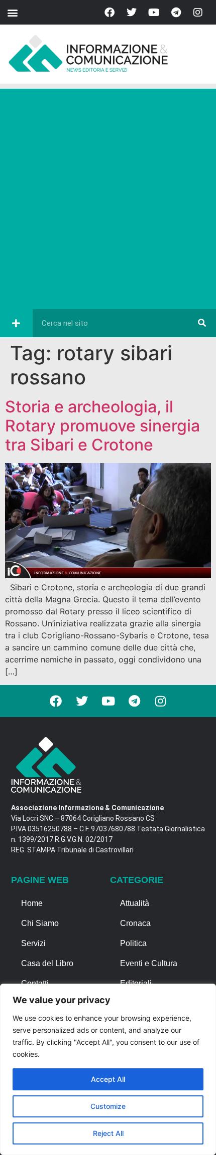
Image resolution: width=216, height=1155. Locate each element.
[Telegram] (176, 13)
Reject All (108, 1133)
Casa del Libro (47, 963)
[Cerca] (202, 323)
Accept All (108, 1079)
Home (32, 903)
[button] (12, 12)
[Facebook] (109, 13)
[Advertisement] (108, 196)
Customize (108, 1106)
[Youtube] (154, 13)
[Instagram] (198, 13)
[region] (108, 1069)
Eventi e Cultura (148, 963)
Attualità (134, 903)
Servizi (33, 943)
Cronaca (135, 923)
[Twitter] (132, 13)
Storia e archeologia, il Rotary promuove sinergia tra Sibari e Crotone (102, 426)
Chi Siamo (40, 923)
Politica (133, 943)
